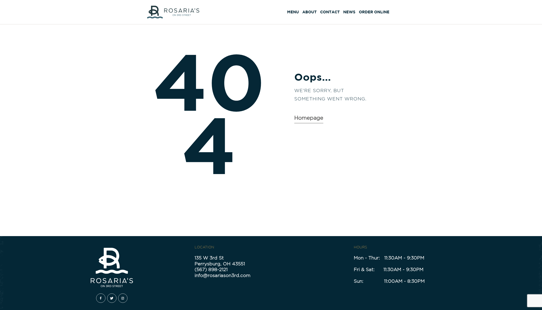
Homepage (308, 118)
